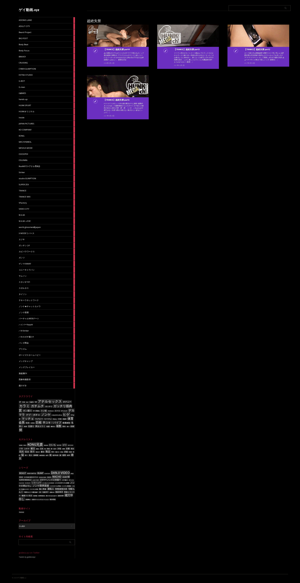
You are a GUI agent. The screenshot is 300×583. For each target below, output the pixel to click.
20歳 (23, 402)
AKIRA (20, 445)
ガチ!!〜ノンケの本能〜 (50, 480)
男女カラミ (40, 426)
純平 (47, 455)
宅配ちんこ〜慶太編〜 (31, 492)
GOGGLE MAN (42, 477)
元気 (41, 449)
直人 (30, 455)
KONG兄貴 (35, 444)
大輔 (63, 449)
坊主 (28, 423)
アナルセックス (50, 401)
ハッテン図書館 (66, 486)
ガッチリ (48, 406)
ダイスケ (70, 445)
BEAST (22, 473)
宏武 (21, 451)
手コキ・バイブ (52, 422)
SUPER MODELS (25, 480)
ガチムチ (37, 406)
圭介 (54, 449)
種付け (53, 426)
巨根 (39, 422)
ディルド (64, 411)
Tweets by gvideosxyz (27, 557)
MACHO (56, 477)
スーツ (57, 411)
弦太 (27, 451)
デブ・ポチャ (33, 414)
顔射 (72, 426)
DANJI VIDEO (60, 473)
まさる (59, 445)
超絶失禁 (61, 496)
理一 (26, 455)
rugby (32, 402)
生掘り (31, 426)
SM (36, 402)
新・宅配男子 (44, 492)
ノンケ (46, 414)
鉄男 (68, 455)
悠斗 (32, 451)
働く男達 (42, 489)
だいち (52, 445)
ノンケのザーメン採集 (62, 483)
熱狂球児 (59, 492)
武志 (61, 452)
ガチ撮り (65, 480)
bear (27, 402)
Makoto (46, 445)
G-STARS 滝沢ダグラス (31, 477)
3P (20, 402)
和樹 (48, 449)
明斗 (52, 452)
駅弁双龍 (53, 499)
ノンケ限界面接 (41, 485)
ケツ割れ (36, 411)
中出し (55, 419)
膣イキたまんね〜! (51, 496)
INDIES (49, 477)
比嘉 (70, 452)
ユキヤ (26, 448)
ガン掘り (27, 410)
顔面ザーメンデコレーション (40, 499)
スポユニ (51, 411)
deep (72, 473)
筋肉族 (35, 496)
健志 (37, 449)
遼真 (64, 455)
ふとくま (36, 480)
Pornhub (21, 512)
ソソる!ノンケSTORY (48, 483)
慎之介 (38, 452)
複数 (58, 426)
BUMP (40, 473)
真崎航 (35, 455)
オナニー (67, 401)
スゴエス (27, 483)
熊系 (25, 426)
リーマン (48, 419)
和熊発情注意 (61, 489)
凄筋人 (50, 488)
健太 (33, 448)
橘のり (57, 452)
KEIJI (25, 445)
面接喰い (28, 499)
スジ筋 (44, 410)
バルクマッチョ (57, 415)
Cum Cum (47, 473)
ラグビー (39, 419)
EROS (21, 477)
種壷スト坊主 (27, 496)
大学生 (33, 423)
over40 (66, 476)
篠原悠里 (42, 455)
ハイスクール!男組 (55, 486)
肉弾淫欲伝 (41, 496)
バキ (21, 448)
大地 (59, 448)
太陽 (68, 448)
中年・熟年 (62, 419)
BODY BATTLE (31, 473)
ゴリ (64, 445)
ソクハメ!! (36, 482)
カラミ (24, 406)
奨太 (72, 449)
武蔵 (66, 452)
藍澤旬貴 (55, 455)
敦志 (48, 451)
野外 (64, 426)
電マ (68, 426)
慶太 (42, 452)
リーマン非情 (34, 489)
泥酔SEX (52, 492)
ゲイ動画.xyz (29, 9)
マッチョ (28, 418)
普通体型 (66, 423)
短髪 (48, 426)
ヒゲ (66, 414)
